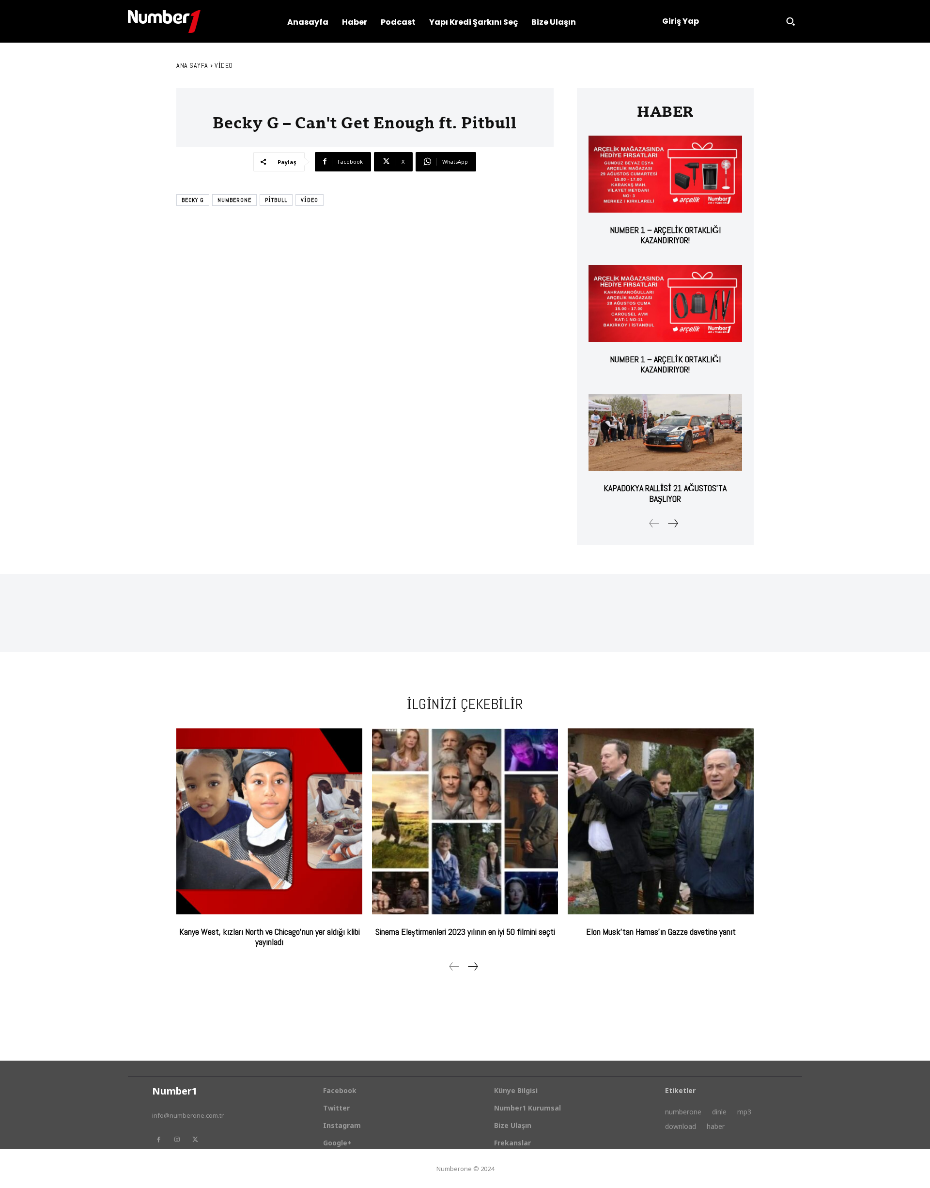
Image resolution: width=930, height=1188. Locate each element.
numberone (234, 200)
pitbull (276, 200)
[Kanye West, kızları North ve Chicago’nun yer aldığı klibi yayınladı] (269, 821)
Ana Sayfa (192, 65)
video (309, 200)
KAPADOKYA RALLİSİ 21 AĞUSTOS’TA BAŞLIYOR (665, 493)
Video (224, 65)
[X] (195, 1139)
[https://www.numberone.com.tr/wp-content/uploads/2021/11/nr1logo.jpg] (164, 21)
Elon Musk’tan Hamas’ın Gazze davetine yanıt (661, 931)
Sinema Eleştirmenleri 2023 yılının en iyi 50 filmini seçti (465, 931)
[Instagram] (176, 1139)
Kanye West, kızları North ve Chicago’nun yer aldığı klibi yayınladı (269, 937)
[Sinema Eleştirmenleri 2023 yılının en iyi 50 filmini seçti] (465, 821)
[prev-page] (654, 523)
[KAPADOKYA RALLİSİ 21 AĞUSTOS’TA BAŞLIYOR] (665, 432)
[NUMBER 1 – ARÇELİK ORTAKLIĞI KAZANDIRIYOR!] (665, 174)
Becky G (193, 200)
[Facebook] (158, 1139)
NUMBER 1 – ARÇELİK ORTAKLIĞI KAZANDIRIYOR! (665, 235)
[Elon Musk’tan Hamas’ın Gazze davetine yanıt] (661, 821)
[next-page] (672, 523)
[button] (790, 21)
